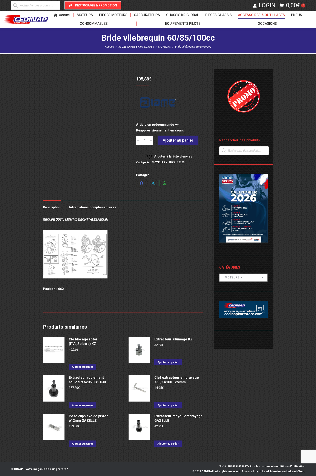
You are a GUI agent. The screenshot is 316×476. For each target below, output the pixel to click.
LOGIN (267, 5)
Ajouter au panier (178, 140)
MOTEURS (158, 162)
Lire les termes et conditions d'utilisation (277, 466)
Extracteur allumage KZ (173, 339)
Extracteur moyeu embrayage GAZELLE (178, 418)
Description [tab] (52, 207)
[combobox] (243, 278)
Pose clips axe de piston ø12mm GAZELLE (88, 418)
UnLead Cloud (295, 471)
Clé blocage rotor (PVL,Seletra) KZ (83, 341)
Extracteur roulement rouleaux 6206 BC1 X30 (87, 380)
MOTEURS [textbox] (232, 277)
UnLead (264, 471)
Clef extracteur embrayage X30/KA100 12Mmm (176, 380)
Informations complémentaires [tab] (92, 207)
